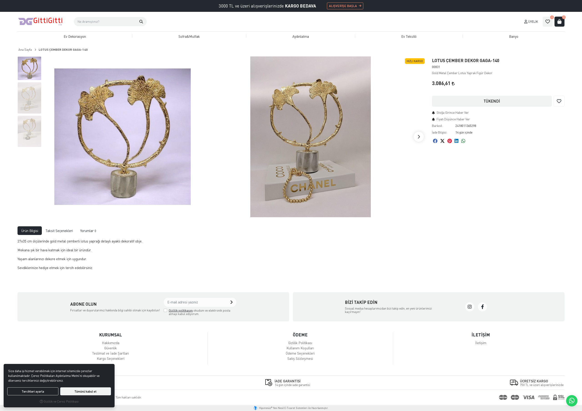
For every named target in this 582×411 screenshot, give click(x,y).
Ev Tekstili (408, 36)
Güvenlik (110, 348)
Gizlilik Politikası (300, 343)
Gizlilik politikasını (181, 310)
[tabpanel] (291, 256)
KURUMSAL (110, 334)
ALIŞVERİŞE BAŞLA (343, 6)
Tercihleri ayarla (33, 391)
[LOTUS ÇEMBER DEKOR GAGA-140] (122, 136)
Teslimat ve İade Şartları (110, 353)
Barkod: (437, 126)
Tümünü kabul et (85, 391)
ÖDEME (300, 334)
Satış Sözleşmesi (300, 358)
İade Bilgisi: (439, 132)
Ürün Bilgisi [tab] (29, 231)
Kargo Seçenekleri (110, 358)
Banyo (513, 36)
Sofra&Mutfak (189, 36)
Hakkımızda (110, 343)
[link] (469, 306)
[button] (141, 21)
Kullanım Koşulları (300, 348)
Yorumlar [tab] (88, 231)
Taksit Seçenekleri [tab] (59, 231)
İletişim (480, 343)
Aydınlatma (300, 36)
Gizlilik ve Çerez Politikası (61, 401)
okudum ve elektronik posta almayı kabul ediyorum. (199, 312)
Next (419, 137)
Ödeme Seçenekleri (300, 353)
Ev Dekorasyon (75, 36)
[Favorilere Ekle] (559, 101)
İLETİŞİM (481, 334)
